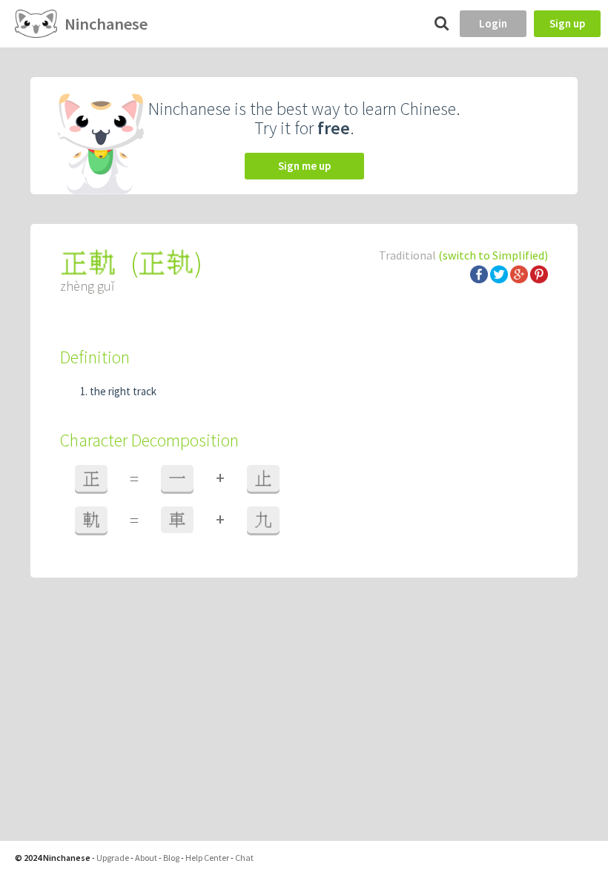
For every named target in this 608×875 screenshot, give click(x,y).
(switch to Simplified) (493, 255)
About (146, 857)
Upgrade (112, 857)
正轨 (166, 262)
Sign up (567, 23)
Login (493, 23)
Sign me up (304, 166)
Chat (244, 857)
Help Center (207, 857)
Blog (171, 857)
